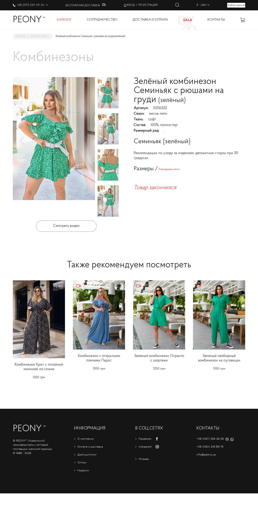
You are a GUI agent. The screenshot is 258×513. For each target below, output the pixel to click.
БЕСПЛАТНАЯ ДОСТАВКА (83, 5)
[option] (54, 140)
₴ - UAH (202, 5)
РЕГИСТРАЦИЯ (148, 5)
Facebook (145, 438)
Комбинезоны (38, 36)
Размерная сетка (169, 169)
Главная (20, 36)
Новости (83, 470)
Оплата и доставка (90, 446)
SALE (187, 20)
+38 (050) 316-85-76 (209, 446)
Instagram (145, 446)
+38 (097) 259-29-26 (31, 5)
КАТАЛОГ (64, 19)
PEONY (27, 20)
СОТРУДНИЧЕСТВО (102, 19)
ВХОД (131, 5)
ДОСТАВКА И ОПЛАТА (150, 19)
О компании (85, 438)
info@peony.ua (206, 454)
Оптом (81, 462)
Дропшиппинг (87, 454)
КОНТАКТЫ (216, 19)
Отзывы (144, 458)
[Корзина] (242, 20)
